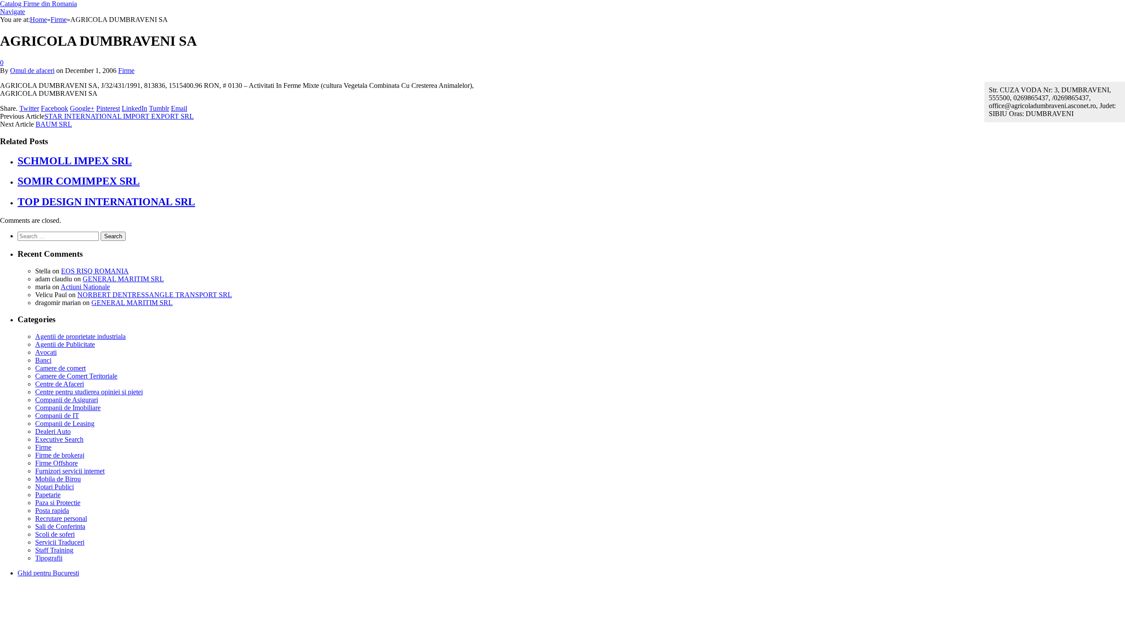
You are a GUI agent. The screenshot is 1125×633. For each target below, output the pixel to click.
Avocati (46, 352)
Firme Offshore (56, 463)
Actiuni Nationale (85, 287)
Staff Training (54, 550)
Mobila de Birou (58, 479)
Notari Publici (54, 487)
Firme (126, 70)
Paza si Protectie (57, 502)
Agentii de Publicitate (65, 344)
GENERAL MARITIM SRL (123, 279)
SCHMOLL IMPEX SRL (75, 161)
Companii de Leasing (64, 423)
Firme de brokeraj (59, 455)
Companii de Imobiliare (68, 407)
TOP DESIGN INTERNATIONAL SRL (106, 201)
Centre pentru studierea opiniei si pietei (89, 392)
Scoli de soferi (55, 534)
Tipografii (48, 558)
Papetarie (48, 494)
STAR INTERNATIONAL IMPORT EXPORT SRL (119, 116)
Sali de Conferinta (60, 526)
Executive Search (59, 439)
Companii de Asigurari (66, 400)
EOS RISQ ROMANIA (95, 271)
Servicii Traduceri (59, 542)
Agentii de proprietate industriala (80, 336)
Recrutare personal (61, 518)
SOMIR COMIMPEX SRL (79, 181)
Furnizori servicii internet (70, 471)
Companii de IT (57, 415)
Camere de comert (60, 368)
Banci (43, 360)
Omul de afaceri (32, 70)
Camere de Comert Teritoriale (76, 376)
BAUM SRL (54, 124)
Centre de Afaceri (59, 384)
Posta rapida (52, 510)
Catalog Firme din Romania (38, 3)
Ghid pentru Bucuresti (48, 573)
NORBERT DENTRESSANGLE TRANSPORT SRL (154, 294)
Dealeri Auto (53, 431)
